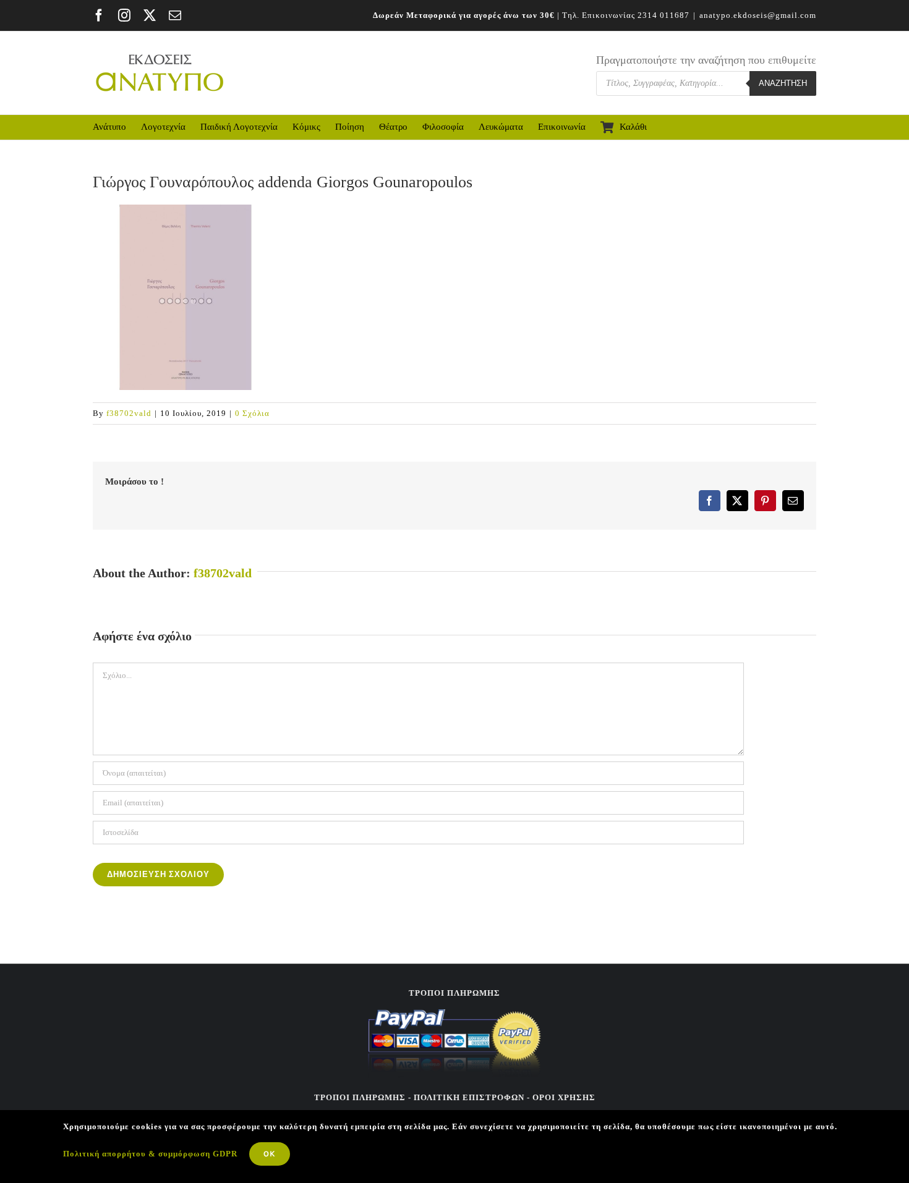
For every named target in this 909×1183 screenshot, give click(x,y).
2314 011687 (663, 15)
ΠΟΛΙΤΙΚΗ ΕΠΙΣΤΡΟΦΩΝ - (472, 1097)
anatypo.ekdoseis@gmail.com (757, 15)
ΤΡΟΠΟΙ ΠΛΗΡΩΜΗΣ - (362, 1097)
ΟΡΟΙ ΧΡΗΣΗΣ (562, 1097)
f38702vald (129, 413)
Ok (269, 1153)
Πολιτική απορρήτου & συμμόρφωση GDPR (150, 1153)
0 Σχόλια (252, 413)
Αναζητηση (783, 83)
